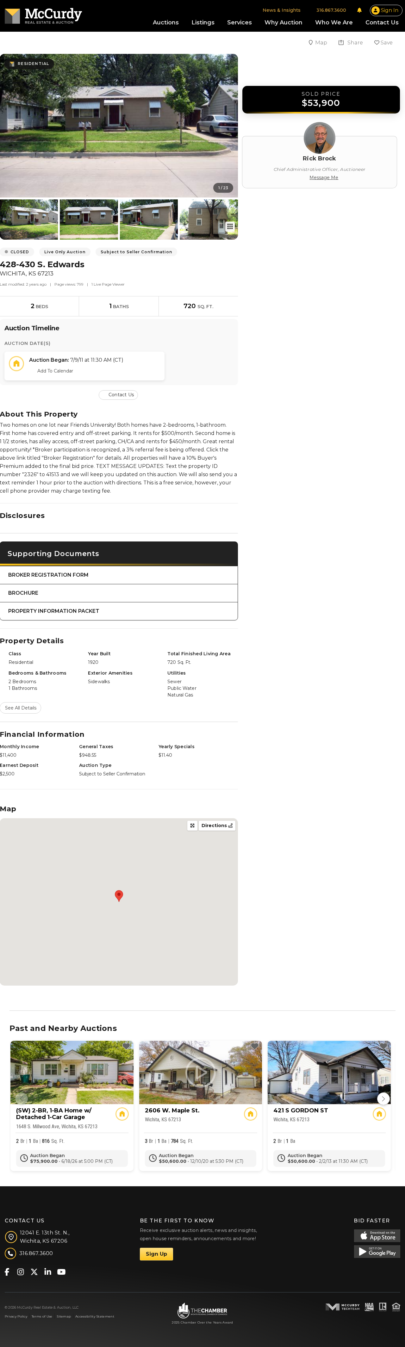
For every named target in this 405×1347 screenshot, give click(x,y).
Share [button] (354, 43)
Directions (215, 825)
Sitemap (64, 1316)
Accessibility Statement (94, 1316)
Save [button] (386, 43)
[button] (119, 395)
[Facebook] (7, 1271)
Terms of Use (42, 1316)
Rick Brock (319, 158)
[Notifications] (359, 10)
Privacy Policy (16, 1316)
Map (321, 43)
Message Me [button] (323, 177)
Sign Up (156, 1254)
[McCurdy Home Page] (43, 14)
